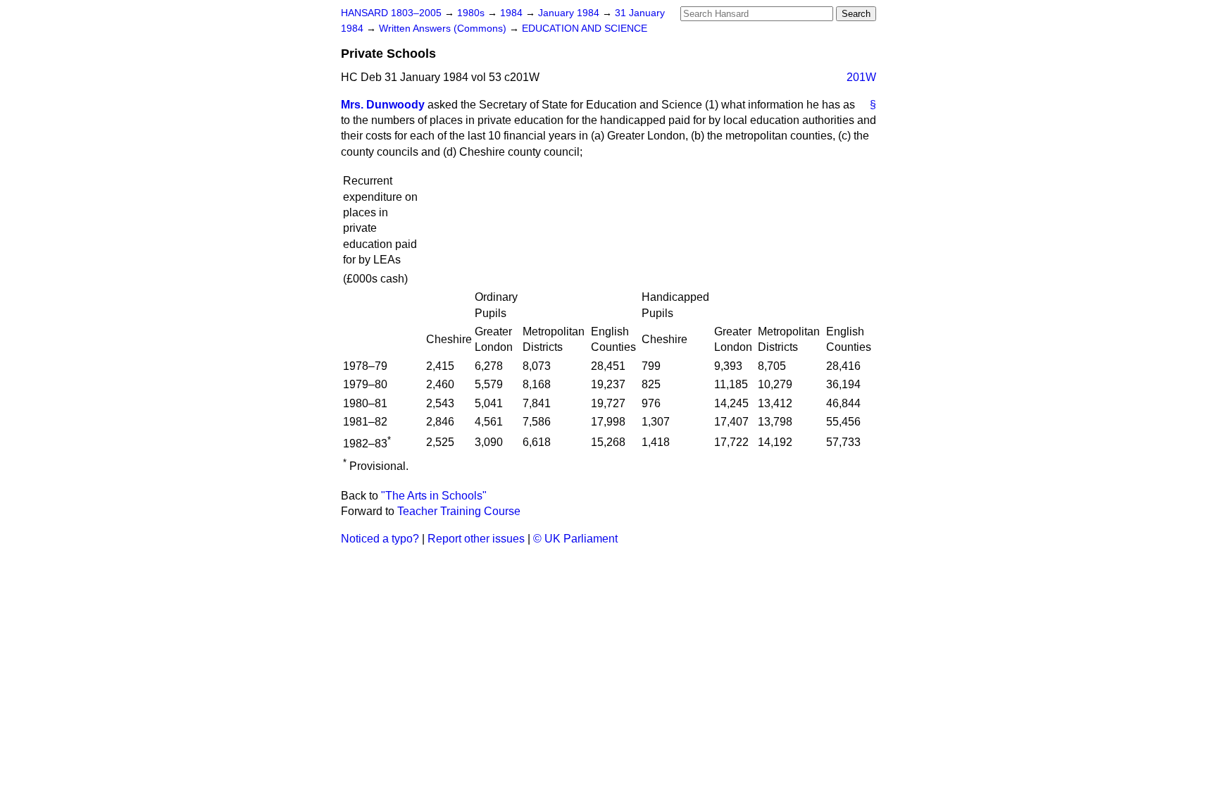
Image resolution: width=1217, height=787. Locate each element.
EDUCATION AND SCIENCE (584, 28)
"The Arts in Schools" (434, 496)
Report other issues (476, 539)
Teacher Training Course (458, 511)
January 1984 (570, 13)
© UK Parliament (575, 539)
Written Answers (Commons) (444, 28)
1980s (472, 13)
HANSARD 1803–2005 (391, 13)
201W (861, 77)
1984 (512, 13)
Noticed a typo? (380, 539)
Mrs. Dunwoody (383, 105)
